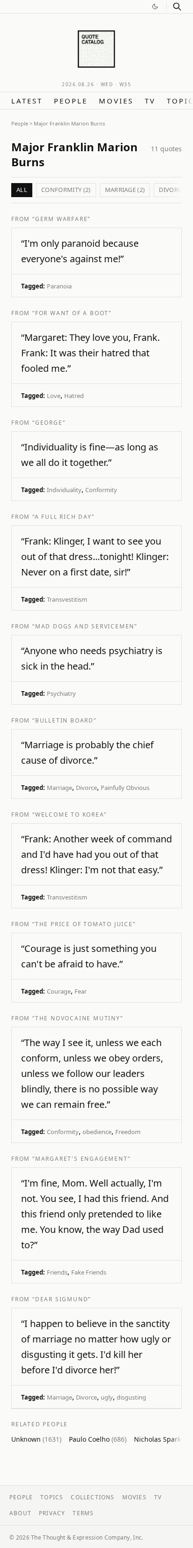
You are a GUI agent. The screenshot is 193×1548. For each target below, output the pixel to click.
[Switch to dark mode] (155, 6)
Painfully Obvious (125, 787)
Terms (83, 1513)
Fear (80, 991)
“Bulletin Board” (64, 720)
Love (53, 395)
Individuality (64, 490)
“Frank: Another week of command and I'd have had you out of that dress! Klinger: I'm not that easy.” (96, 854)
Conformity (101, 490)
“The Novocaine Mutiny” (77, 1018)
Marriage (59, 787)
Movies (116, 100)
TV (150, 100)
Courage (59, 991)
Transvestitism (67, 599)
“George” (48, 423)
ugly (107, 1397)
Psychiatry (61, 693)
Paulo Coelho (97, 1439)
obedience (96, 1132)
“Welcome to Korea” (69, 814)
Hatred (74, 395)
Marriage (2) (125, 189)
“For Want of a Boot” (71, 313)
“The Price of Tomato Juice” (84, 924)
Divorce (86, 787)
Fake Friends (88, 1272)
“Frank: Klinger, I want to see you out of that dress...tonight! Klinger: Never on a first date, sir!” (95, 556)
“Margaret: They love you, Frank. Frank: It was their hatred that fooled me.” (90, 353)
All (21, 189)
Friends (57, 1272)
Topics (51, 1497)
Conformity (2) (66, 189)
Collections (92, 1497)
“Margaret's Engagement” (81, 1159)
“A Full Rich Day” (63, 517)
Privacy (52, 1513)
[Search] (177, 6)
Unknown (36, 1439)
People (71, 100)
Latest (27, 100)
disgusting (131, 1397)
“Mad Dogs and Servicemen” (84, 626)
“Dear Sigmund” (61, 1299)
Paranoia (59, 286)
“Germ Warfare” (61, 219)
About (20, 1513)
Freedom (128, 1132)
